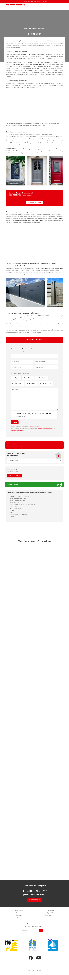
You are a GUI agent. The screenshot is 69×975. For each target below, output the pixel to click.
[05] (50, 818)
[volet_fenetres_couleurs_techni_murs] (19, 643)
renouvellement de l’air (22, 326)
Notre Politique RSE (50, 915)
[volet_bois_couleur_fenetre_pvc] (19, 665)
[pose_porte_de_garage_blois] (19, 686)
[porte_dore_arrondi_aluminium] (50, 665)
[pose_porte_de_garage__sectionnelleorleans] (19, 752)
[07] (50, 643)
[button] (64, 4)
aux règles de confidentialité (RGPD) (45, 428)
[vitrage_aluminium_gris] (19, 555)
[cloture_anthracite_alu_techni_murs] (50, 577)
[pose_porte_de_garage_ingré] (19, 577)
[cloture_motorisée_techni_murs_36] (19, 774)
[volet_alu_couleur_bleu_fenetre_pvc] (19, 708)
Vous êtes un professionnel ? (34, 1)
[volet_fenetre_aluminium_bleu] (50, 599)
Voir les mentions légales (34, 426)
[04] (19, 840)
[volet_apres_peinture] (19, 796)
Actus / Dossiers (50, 910)
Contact (19, 917)
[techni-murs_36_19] (50, 752)
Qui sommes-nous (19, 910)
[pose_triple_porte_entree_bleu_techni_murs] (50, 840)
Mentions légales (50, 917)
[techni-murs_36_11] (50, 686)
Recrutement (19, 915)
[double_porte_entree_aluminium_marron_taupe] (19, 621)
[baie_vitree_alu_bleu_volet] (19, 599)
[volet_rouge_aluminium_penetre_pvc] (50, 621)
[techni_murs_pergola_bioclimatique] (19, 818)
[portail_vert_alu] (50, 708)
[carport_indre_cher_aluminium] (50, 730)
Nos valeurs (19, 913)
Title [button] (61, 491)
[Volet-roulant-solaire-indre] (19, 862)
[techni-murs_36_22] (19, 730)
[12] (50, 796)
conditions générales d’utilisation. (17, 430)
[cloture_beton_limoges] (50, 774)
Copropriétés (50, 913)
